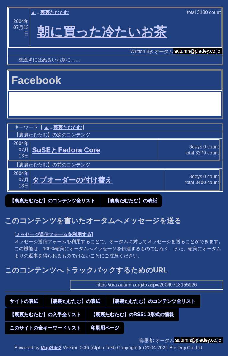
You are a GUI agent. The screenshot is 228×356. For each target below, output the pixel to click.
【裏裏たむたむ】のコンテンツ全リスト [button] (52, 200)
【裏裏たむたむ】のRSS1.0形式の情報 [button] (132, 314)
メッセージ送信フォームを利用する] (54, 234)
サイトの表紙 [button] (24, 301)
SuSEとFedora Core (66, 150)
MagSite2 (51, 347)
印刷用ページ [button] (105, 327)
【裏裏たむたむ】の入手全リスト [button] (45, 314)
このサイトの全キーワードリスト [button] (45, 327)
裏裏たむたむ (54, 12)
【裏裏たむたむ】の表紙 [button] (131, 200)
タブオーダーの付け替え (72, 180)
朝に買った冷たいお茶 (102, 31)
